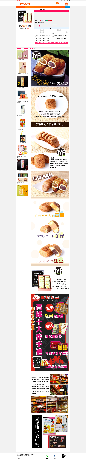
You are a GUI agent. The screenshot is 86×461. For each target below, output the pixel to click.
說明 (34, 48)
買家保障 (29, 455)
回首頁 (61, 0)
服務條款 (21, 455)
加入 (21, 0)
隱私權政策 (25, 455)
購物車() (65, 0)
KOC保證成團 (27, 454)
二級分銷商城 (32, 454)
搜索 (57, 3)
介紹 (31, 48)
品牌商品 (28, 28)
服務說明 (18, 455)
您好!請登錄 (18, 0)
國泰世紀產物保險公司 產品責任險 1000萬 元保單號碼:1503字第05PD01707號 (51, 43)
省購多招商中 (22, 454)
